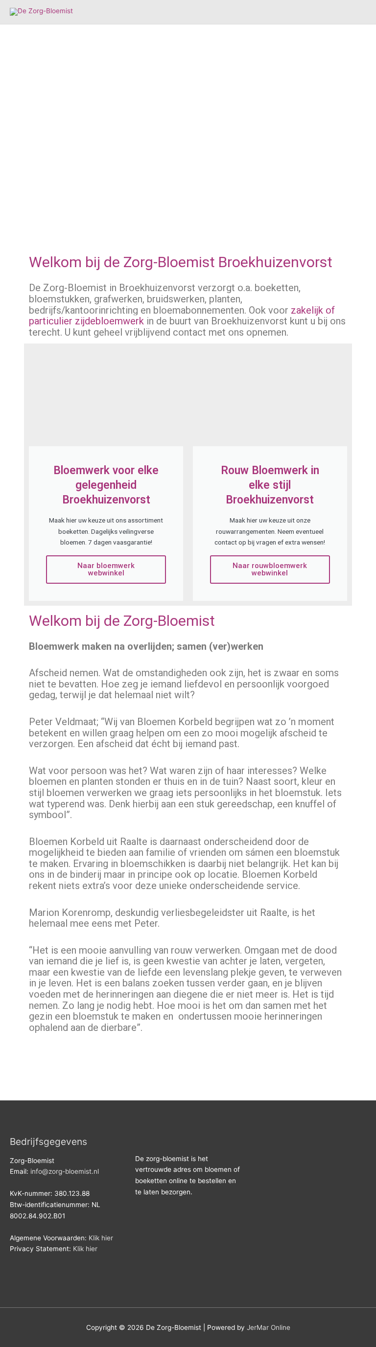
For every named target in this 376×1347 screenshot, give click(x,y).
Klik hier (101, 1238)
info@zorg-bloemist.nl (64, 1171)
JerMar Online (268, 1327)
